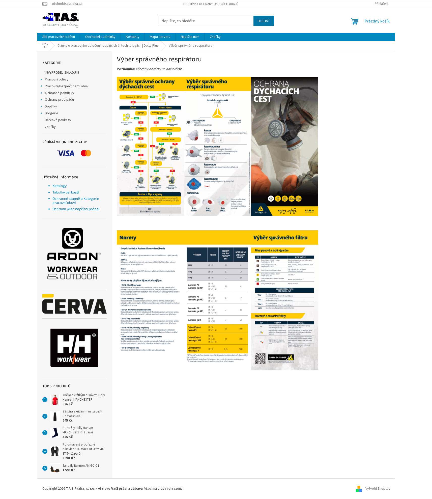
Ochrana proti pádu (59, 99)
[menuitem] (58, 37)
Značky (50, 126)
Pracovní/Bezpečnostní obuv (67, 86)
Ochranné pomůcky (59, 93)
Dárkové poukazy (58, 120)
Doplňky (51, 106)
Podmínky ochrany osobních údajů (210, 4)
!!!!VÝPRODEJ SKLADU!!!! (62, 72)
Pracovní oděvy (56, 79)
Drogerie (51, 113)
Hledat (263, 21)
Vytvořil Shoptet (377, 488)
